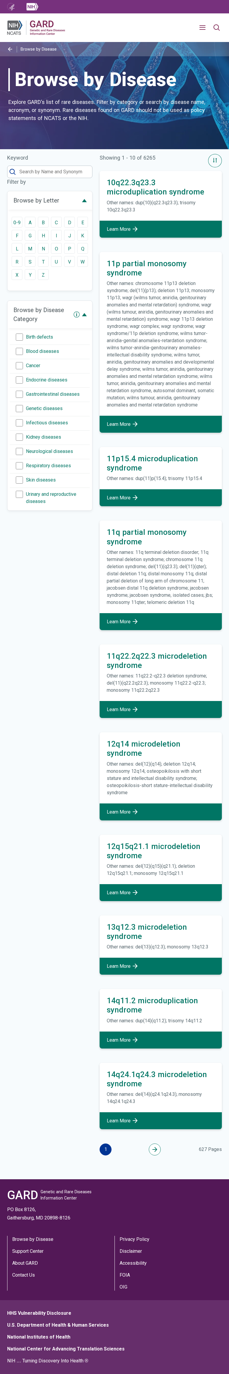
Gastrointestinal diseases (53, 394)
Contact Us (23, 1275)
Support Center (28, 1251)
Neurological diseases (49, 451)
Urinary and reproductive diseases (51, 498)
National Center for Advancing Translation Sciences (66, 1348)
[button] (204, 27)
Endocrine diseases (46, 379)
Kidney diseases (43, 437)
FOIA (125, 1275)
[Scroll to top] (213, 1358)
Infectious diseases (47, 422)
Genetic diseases (44, 408)
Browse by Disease (32, 1239)
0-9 (17, 222)
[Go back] (10, 49)
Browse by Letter (36, 200)
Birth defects (39, 336)
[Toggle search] (216, 28)
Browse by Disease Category (38, 314)
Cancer (33, 365)
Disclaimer (131, 1251)
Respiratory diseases (48, 465)
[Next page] (155, 1149)
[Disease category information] (76, 314)
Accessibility (133, 1263)
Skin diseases (41, 479)
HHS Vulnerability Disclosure (39, 1313)
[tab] (49, 200)
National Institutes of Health (38, 1336)
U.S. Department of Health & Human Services (58, 1325)
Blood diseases (42, 351)
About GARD (25, 1263)
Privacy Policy (134, 1239)
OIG (123, 1286)
